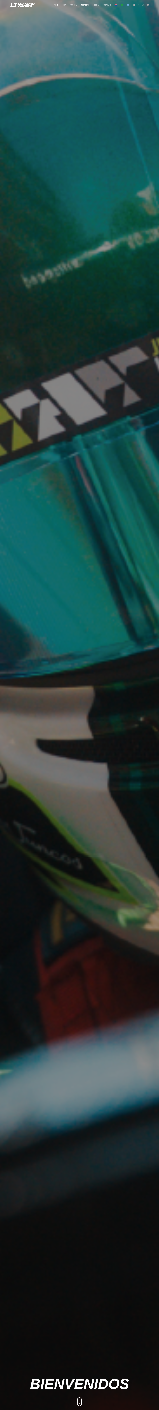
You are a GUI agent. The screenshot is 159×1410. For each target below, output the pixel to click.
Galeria (73, 5)
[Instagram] (143, 5)
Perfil (64, 5)
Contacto (107, 5)
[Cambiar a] (116, 5)
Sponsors (84, 5)
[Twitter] (138, 5)
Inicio (56, 5)
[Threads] (134, 5)
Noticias (96, 5)
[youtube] (148, 5)
